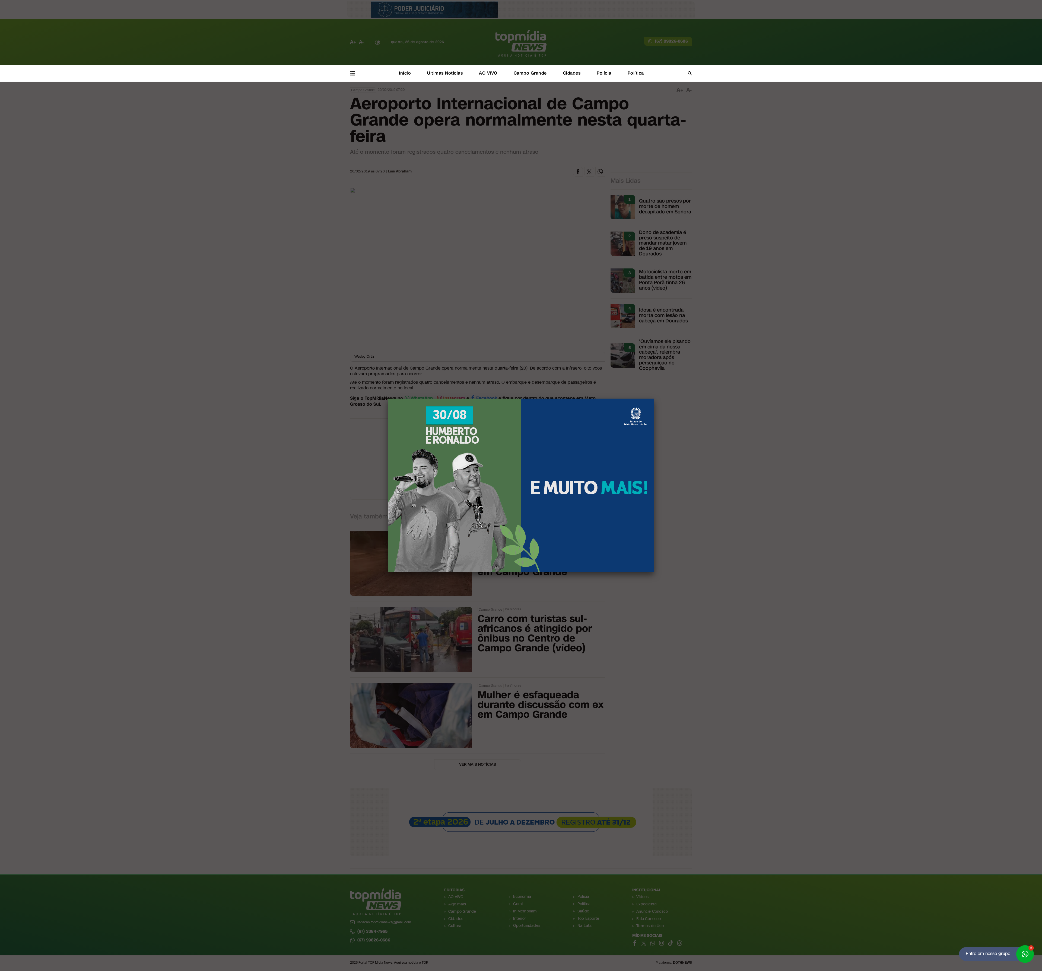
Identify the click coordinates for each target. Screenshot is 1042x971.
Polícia (604, 73)
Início (405, 73)
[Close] (654, 398)
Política (636, 73)
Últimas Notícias (445, 73)
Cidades (572, 73)
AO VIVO (488, 73)
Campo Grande (530, 73)
